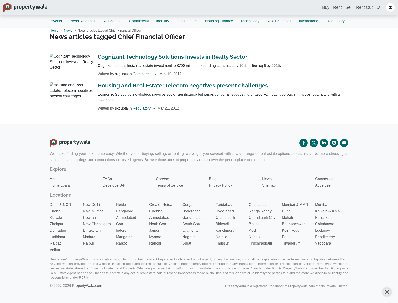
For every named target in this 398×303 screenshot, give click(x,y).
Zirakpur (56, 224)
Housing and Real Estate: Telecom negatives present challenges (183, 85)
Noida (121, 205)
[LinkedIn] (324, 143)
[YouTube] (344, 143)
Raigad (56, 243)
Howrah (89, 217)
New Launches (279, 21)
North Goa (157, 224)
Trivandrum (291, 243)
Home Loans (60, 185)
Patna (287, 237)
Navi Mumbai (94, 211)
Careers (162, 179)
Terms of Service (169, 185)
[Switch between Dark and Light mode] (387, 292)
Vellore (55, 250)
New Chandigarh (97, 224)
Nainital (222, 237)
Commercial (139, 21)
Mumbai (321, 205)
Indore (121, 230)
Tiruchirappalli (260, 243)
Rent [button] (337, 7)
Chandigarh (225, 217)
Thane (55, 211)
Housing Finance (219, 21)
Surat (186, 243)
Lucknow (322, 230)
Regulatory (336, 21)
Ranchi (155, 243)
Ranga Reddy (260, 211)
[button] (378, 7)
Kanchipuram (226, 230)
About (54, 179)
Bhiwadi (222, 224)
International (309, 21)
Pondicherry (325, 237)
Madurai (89, 237)
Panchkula (324, 217)
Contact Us (324, 179)
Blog (213, 179)
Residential (112, 21)
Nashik (254, 237)
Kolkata (56, 217)
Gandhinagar (193, 217)
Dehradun (58, 230)
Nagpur (188, 237)
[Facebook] (303, 143)
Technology (249, 21)
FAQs (107, 179)
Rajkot (121, 243)
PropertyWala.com (87, 286)
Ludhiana (57, 237)
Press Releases (82, 21)
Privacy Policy (220, 185)
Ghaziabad (258, 205)
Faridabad (224, 205)
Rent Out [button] (364, 7)
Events (56, 21)
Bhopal (254, 224)
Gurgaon (189, 205)
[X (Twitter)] (314, 143)
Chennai (156, 211)
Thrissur (222, 243)
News (68, 30)
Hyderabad (191, 211)
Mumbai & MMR (295, 205)
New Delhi (91, 205)
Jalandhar (190, 230)
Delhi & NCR (60, 205)
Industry (162, 21)
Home (54, 30)
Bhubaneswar (293, 224)
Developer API (114, 185)
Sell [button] (348, 7)
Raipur (88, 243)
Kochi (253, 230)
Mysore (155, 237)
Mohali (287, 217)
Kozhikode (290, 230)
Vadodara (323, 243)
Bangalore (124, 211)
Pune (286, 211)
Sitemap (269, 185)
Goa (119, 224)
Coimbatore (324, 224)
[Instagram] (334, 143)
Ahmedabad (126, 217)
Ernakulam (92, 230)
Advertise (323, 185)
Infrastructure (187, 21)
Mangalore (125, 237)
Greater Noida (160, 205)
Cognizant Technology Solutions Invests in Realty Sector (172, 56)
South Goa (191, 224)
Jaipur (154, 230)
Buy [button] (325, 7)
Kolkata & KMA (327, 211)
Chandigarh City (262, 217)
